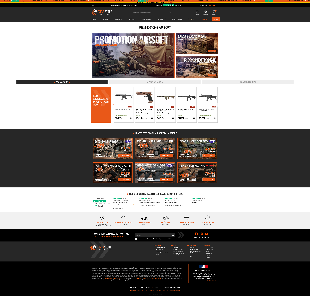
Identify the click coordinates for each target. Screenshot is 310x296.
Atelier (94, 19)
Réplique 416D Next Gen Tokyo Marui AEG (185, 110)
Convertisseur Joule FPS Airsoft (195, 252)
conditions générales (149, 239)
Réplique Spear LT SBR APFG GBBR (123, 109)
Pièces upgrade (177, 19)
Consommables (146, 19)
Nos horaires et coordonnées (159, 250)
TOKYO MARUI (209, 247)
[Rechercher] (170, 12)
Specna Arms (209, 249)
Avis (146, 113)
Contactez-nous (211, 281)
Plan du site (133, 287)
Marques (204, 19)
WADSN (208, 257)
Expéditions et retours (178, 249)
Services (192, 247)
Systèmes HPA (161, 19)
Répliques (105, 19)
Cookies (157, 287)
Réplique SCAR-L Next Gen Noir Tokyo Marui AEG (206, 109)
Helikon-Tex (209, 253)
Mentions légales (145, 287)
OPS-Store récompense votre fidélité (178, 254)
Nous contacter (193, 255)
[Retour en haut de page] (308, 176)
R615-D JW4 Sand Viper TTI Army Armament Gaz (144, 110)
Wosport (208, 255)
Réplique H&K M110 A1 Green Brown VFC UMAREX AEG (165, 110)
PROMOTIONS (191, 19)
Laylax (207, 251)
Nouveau (215, 19)
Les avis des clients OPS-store (162, 253)
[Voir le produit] (131, 118)
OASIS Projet (151, 294)
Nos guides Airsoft (194, 249)
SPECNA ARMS (169, 2)
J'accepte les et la (154, 239)
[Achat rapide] (152, 118)
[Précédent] (113, 105)
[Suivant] (218, 105)
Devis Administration (178, 251)
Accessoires (118, 19)
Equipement (132, 19)
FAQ (191, 257)
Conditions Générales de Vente (172, 287)
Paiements (175, 247)
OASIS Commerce (158, 294)
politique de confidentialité (164, 239)
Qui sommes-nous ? (160, 247)
